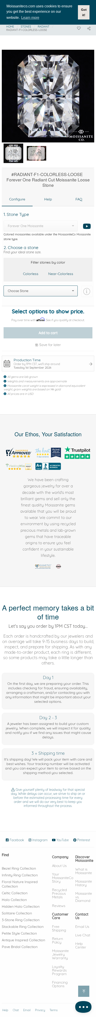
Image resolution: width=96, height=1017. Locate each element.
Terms (54, 1010)
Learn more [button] (30, 17)
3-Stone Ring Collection (21, 920)
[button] (60, 857)
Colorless (30, 273)
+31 (36, 153)
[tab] (17, 199)
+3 (13, 153)
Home (10, 26)
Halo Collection (14, 899)
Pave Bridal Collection (20, 946)
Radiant (43, 26)
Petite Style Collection (19, 933)
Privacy (40, 1010)
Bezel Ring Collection (19, 868)
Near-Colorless (60, 273)
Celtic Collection (14, 893)
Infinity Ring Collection (20, 875)
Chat (16, 1010)
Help (5, 1010)
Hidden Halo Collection (21, 906)
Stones (26, 26)
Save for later (49, 344)
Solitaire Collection (17, 913)
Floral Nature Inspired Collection (20, 883)
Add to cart (48, 333)
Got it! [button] (84, 12)
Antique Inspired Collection (23, 940)
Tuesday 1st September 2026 (32, 367)
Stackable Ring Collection (23, 926)
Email (27, 1010)
